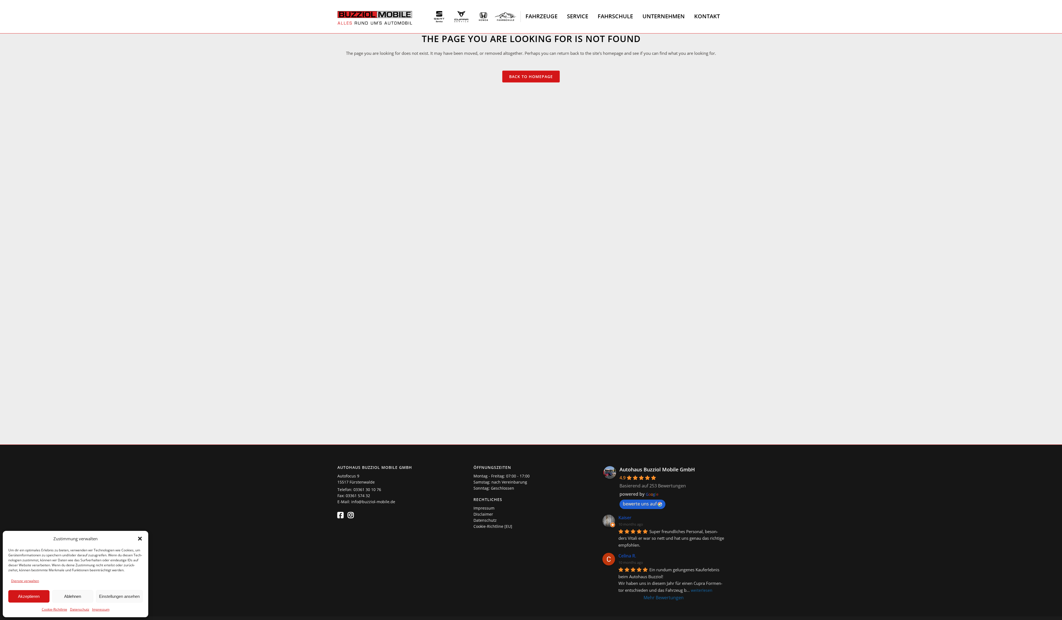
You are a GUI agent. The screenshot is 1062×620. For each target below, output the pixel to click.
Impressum (101, 609)
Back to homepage (531, 76)
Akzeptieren (29, 596)
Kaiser (624, 518)
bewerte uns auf (640, 504)
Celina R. (627, 556)
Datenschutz (79, 609)
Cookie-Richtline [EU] (492, 526)
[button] (140, 538)
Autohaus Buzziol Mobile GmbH (657, 469)
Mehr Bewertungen (664, 598)
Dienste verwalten (25, 580)
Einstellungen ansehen (119, 596)
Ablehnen (72, 596)
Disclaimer (483, 514)
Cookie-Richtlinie (54, 609)
